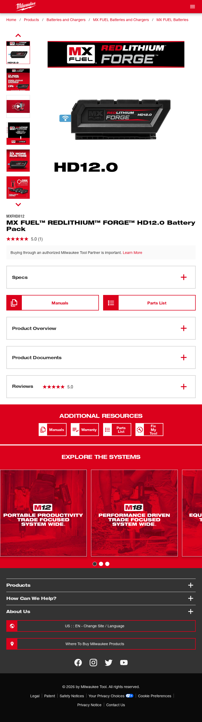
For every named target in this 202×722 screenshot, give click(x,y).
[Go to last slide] (18, 36)
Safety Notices (72, 696)
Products (31, 19)
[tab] (95, 564)
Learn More (132, 252)
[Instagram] (93, 662)
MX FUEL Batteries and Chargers (121, 19)
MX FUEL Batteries (172, 19)
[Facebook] (78, 662)
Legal (34, 696)
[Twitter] (108, 662)
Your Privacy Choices (106, 696)
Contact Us (115, 705)
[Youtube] (123, 662)
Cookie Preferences (154, 696)
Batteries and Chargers (66, 19)
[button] (18, 52)
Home (11, 19)
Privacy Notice (89, 705)
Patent (49, 696)
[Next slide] (18, 204)
